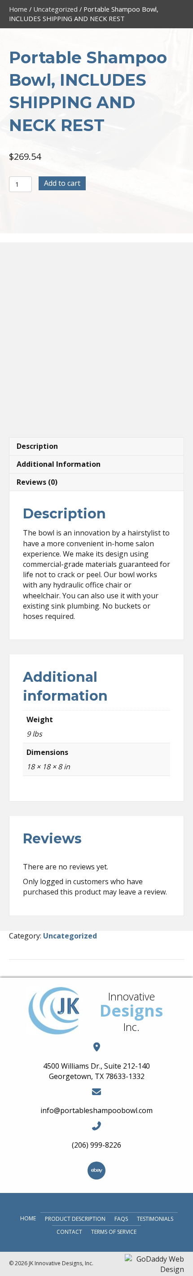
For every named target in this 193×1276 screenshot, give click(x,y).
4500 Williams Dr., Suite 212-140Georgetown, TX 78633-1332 (96, 1071)
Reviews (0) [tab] (37, 482)
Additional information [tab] (59, 464)
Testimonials (155, 1219)
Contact (69, 1232)
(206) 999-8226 (96, 1145)
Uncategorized (55, 8)
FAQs (121, 1219)
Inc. (131, 1027)
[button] (96, 1171)
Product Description (75, 1219)
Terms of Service (113, 1232)
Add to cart (62, 183)
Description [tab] (37, 446)
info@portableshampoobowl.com (96, 1110)
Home (18, 8)
